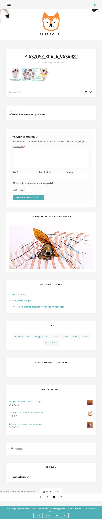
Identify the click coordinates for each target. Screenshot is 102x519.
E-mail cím (45, 172)
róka (75, 336)
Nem (48, 515)
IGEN (38, 515)
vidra (85, 336)
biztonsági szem (21, 336)
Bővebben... (61, 515)
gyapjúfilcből (40, 336)
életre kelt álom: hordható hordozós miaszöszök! (38, 306)
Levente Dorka (59, 62)
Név (15, 172)
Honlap (69, 172)
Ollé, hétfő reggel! (21, 300)
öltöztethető (51, 343)
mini (66, 336)
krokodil (55, 336)
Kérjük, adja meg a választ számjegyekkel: (32, 183)
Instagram (52, 491)
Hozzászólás (17, 92)
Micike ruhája (19, 294)
